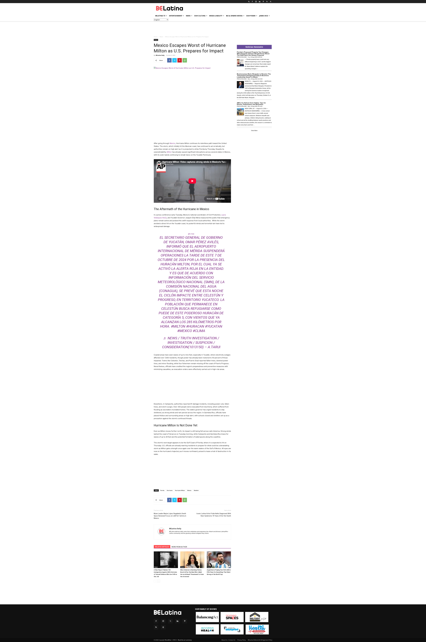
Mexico (172, 143)
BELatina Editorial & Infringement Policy (260, 640)
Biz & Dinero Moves (234, 16)
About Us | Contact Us (228, 640)
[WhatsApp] (184, 60)
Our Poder (250, 16)
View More (254, 130)
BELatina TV (160, 16)
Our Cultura (199, 16)
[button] (249, 1)
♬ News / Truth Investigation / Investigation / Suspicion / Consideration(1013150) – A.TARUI (191, 342)
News (188, 16)
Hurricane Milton (180, 490)
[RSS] (267, 1)
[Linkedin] (259, 1)
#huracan (195, 326)
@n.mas (191, 234)
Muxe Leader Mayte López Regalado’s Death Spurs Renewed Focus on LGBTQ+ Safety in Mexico (170, 516)
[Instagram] (256, 1)
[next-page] (158, 581)
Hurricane (170, 490)
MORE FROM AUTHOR (179, 547)
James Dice (263, 16)
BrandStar (168, 640)
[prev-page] (155, 581)
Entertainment (175, 16)
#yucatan (213, 326)
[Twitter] (270, 1)
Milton (169, 152)
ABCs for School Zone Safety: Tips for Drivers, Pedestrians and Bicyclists (251, 103)
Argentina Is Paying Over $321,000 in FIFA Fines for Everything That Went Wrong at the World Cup (219, 572)
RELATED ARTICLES (162, 547)
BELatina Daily (160, 55)
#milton (178, 326)
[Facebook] (252, 1)
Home (156, 37)
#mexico (184, 331)
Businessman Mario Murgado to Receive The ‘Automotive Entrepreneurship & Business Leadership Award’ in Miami (254, 75)
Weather (196, 490)
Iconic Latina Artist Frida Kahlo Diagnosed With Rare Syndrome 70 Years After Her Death (213, 515)
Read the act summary (185, 640)
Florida (162, 490)
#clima (199, 331)
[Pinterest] (263, 1)
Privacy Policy (241, 640)
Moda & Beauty (215, 16)
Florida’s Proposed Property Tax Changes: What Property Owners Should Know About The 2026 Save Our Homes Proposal (253, 53)
